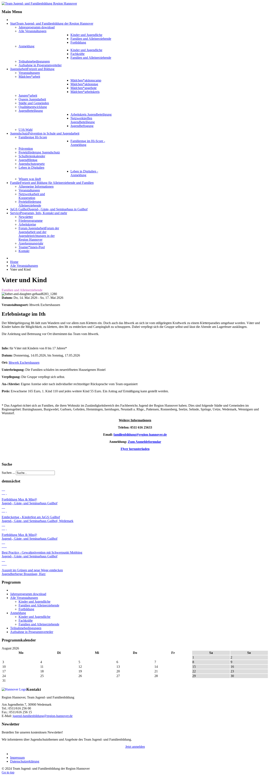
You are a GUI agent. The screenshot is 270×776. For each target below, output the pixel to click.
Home (14, 262)
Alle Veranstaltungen (24, 265)
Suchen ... (8, 472)
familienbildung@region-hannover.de (140, 434)
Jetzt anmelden (135, 746)
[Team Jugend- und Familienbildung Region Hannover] (39, 3)
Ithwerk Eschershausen (24, 362)
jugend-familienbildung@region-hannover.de (43, 716)
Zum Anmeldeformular (144, 441)
